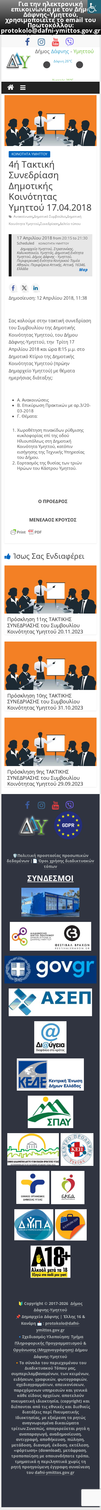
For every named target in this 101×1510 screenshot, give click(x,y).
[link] (94, 6)
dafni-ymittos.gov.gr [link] (54, 1472)
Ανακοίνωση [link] (23, 216)
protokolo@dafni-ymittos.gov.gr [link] (50, 30)
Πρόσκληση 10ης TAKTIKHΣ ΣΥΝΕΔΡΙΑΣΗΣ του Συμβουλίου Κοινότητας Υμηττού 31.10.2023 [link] (45, 701)
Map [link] (83, 269)
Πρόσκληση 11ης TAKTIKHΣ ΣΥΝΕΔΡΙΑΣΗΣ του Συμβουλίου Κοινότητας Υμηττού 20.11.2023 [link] (45, 625)
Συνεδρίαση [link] (49, 223)
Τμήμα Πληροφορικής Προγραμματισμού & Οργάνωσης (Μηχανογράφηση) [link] (49, 1343)
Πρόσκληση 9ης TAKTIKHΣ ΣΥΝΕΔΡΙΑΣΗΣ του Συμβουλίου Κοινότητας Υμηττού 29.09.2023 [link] (45, 777)
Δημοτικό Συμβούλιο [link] (50, 216)
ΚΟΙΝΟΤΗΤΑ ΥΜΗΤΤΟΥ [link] (29, 154)
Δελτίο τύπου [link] (70, 223)
